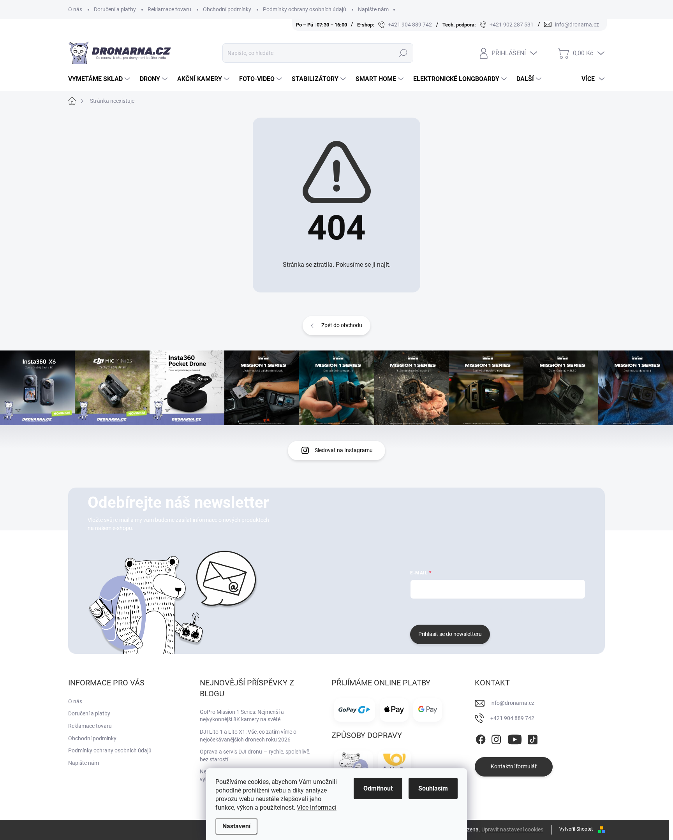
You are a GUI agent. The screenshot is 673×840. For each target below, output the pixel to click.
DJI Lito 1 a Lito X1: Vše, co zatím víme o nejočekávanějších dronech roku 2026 (248, 736)
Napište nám (373, 9)
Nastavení (236, 826)
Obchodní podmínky (227, 9)
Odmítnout (378, 788)
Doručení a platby (115, 9)
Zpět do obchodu (341, 325)
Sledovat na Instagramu (344, 450)
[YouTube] (514, 738)
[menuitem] (100, 79)
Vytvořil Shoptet (576, 829)
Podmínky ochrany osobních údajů (304, 9)
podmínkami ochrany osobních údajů (526, 611)
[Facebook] (480, 738)
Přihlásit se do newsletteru (450, 634)
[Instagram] (496, 738)
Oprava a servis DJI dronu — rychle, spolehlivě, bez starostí (255, 755)
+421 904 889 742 (512, 718)
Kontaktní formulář (514, 766)
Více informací (316, 807)
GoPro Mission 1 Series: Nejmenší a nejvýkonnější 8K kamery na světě (242, 716)
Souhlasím (433, 788)
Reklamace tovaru (169, 9)
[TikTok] (532, 738)
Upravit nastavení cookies (512, 829)
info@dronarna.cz (512, 703)
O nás (75, 9)
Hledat (403, 53)
